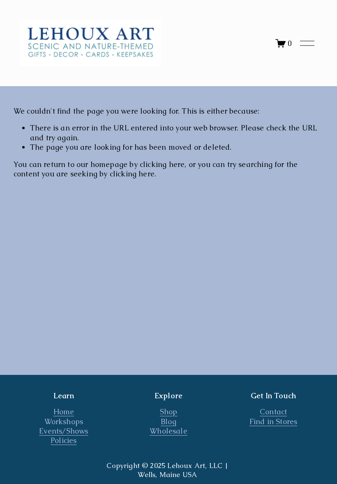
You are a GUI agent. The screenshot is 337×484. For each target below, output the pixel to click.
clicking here (162, 164)
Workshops (63, 421)
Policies (63, 440)
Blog (168, 421)
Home (63, 411)
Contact (273, 411)
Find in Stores (273, 421)
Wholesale (168, 431)
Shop (169, 411)
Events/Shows (63, 431)
